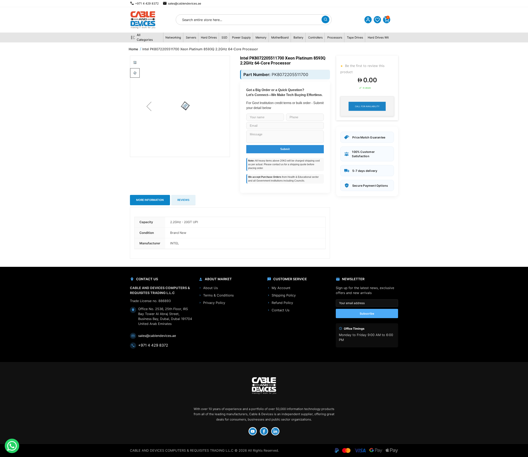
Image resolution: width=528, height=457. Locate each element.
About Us (210, 288)
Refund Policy (282, 303)
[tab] (150, 200)
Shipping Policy (284, 295)
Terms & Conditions (218, 295)
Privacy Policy (214, 303)
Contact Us (280, 310)
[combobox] (250, 20)
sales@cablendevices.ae (184, 3)
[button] (149, 106)
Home (133, 49)
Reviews (183, 200)
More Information (150, 200)
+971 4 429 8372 (147, 3)
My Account (281, 288)
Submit (285, 149)
